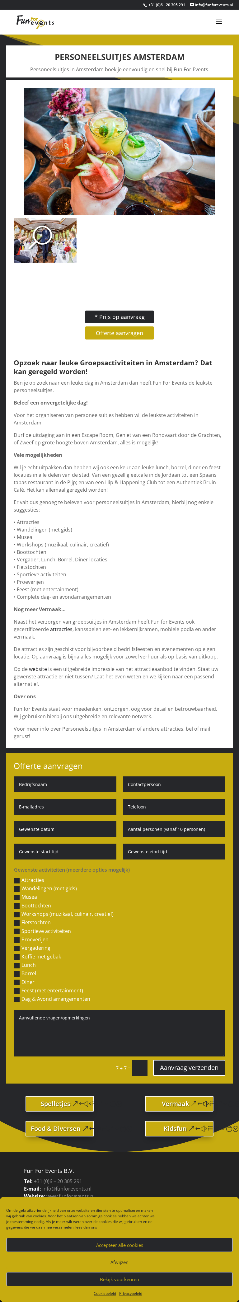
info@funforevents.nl (66, 1188)
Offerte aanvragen (119, 333)
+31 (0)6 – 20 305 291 (58, 1181)
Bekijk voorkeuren (119, 1279)
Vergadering (35, 947)
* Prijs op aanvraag (120, 317)
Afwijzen (119, 1262)
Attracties (32, 880)
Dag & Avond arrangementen (55, 998)
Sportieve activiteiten (46, 931)
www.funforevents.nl (70, 1196)
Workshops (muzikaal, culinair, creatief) (67, 914)
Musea (29, 896)
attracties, (62, 629)
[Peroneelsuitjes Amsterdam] (119, 212)
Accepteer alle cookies (119, 1245)
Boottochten (36, 905)
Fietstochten (36, 922)
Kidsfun (175, 1128)
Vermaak (175, 1103)
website (38, 669)
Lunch (28, 965)
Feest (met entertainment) (52, 990)
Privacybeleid (130, 1293)
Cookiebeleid (105, 1293)
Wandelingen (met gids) (49, 888)
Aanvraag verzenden (189, 1067)
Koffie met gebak (41, 956)
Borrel (28, 973)
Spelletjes (55, 1103)
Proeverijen (35, 939)
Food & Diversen (56, 1128)
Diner (28, 982)
